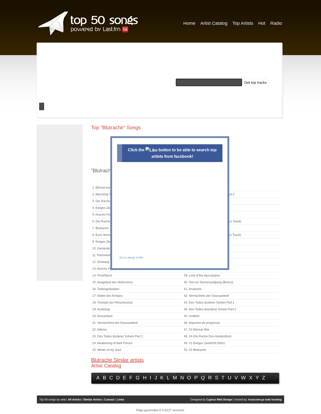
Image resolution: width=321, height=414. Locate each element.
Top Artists (242, 23)
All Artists (74, 399)
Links (120, 399)
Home (189, 23)
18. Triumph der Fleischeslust (112, 302)
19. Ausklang (101, 309)
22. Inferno (99, 329)
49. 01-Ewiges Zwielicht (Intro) (204, 343)
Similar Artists (92, 399)
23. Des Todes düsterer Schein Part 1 (117, 336)
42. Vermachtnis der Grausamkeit (206, 296)
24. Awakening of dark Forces (112, 343)
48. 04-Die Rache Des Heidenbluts (207, 336)
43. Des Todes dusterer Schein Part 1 (209, 302)
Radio (276, 23)
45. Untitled (191, 316)
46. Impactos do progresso (202, 323)
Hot (261, 23)
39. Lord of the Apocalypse (202, 275)
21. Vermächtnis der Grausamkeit (114, 323)
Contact (109, 399)
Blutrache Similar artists (117, 360)
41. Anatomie (193, 289)
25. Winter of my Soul (106, 350)
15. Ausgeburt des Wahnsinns (112, 282)
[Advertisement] (60, 202)
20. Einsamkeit (102, 316)
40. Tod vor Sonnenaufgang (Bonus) (208, 282)
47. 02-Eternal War (196, 329)
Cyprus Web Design (219, 399)
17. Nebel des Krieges (107, 296)
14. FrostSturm (102, 275)
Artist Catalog (213, 23)
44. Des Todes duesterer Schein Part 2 (210, 309)
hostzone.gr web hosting (265, 399)
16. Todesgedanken (105, 289)
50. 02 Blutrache (195, 350)
